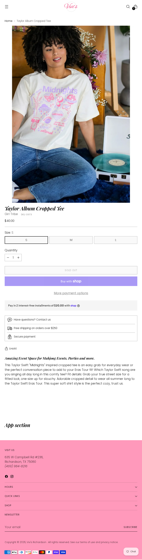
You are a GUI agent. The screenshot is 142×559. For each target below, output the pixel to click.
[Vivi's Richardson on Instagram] (12, 477)
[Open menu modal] (6, 6)
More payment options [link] (71, 293)
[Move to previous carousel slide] (126, 403)
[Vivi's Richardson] (71, 6)
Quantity (11, 250)
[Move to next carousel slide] (134, 403)
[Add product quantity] (8, 257)
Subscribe (130, 527)
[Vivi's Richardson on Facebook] (7, 477)
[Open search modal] (128, 6)
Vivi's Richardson (37, 542)
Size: (9, 233)
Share (13, 348)
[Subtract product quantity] (18, 257)
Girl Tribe (11, 214)
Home (8, 21)
